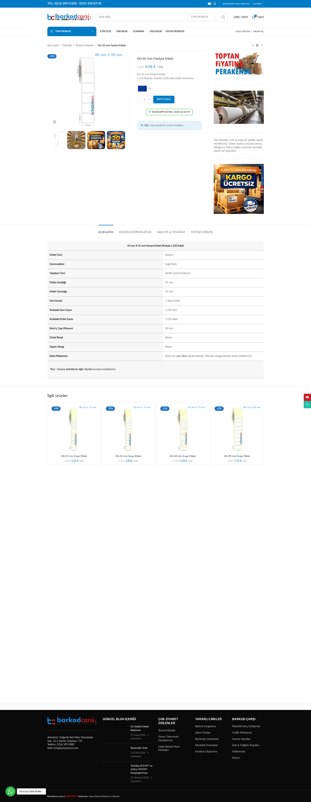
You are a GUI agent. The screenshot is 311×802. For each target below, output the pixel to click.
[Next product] (261, 45)
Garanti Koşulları (241, 739)
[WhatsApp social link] (214, 4)
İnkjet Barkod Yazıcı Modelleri (169, 749)
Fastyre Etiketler (85, 45)
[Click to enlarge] (54, 121)
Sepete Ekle (164, 99)
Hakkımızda (238, 751)
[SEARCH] (223, 17)
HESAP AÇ (258, 31)
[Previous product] (253, 45)
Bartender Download (207, 739)
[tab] (105, 230)
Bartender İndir (139, 747)
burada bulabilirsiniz (104, 369)
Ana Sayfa (53, 45)
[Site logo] (69, 17)
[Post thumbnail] (115, 732)
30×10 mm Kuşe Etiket (74, 456)
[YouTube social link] (209, 4)
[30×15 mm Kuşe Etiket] (128, 429)
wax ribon (181, 356)
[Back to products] (257, 45)
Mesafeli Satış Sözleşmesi (246, 726)
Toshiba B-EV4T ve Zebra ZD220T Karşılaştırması (142, 769)
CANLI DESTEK (242, 31)
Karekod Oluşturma (206, 751)
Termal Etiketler (167, 730)
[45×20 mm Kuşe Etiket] (237, 429)
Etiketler (67, 45)
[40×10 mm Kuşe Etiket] (183, 429)
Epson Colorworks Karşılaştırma (168, 739)
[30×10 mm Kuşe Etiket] (74, 429)
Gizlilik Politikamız (242, 733)
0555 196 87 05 (90, 3)
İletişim (236, 758)
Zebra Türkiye (202, 733)
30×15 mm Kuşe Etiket (128, 456)
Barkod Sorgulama (205, 726)
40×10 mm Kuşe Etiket (183, 456)
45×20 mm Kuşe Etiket (237, 456)
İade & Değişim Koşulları (245, 745)
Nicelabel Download (206, 745)
